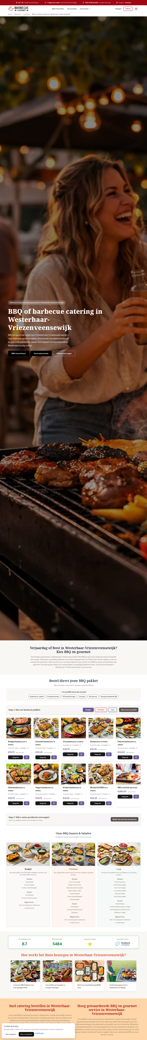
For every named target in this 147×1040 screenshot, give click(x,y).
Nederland (17, 14)
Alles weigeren (10, 1034)
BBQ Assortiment (19, 353)
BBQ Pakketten (58, 9)
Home (10, 14)
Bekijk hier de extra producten (124, 819)
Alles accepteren (26, 1034)
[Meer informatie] (26, 757)
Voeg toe (15, 757)
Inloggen (118, 9)
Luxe (112, 710)
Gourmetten (72, 9)
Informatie (84, 9)
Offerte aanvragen (64, 353)
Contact (128, 3)
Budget (88, 710)
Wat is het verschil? (129, 710)
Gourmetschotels (41, 353)
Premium (101, 710)
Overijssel (26, 14)
